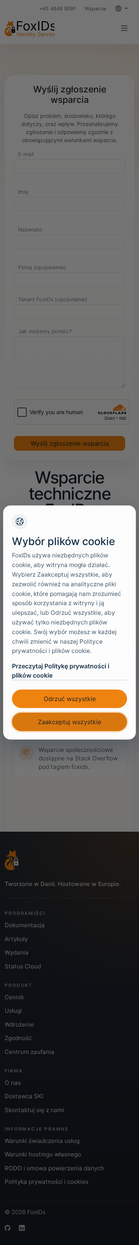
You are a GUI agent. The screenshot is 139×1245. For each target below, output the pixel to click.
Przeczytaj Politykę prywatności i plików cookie (60, 670)
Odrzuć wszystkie (70, 699)
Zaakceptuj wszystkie (69, 722)
